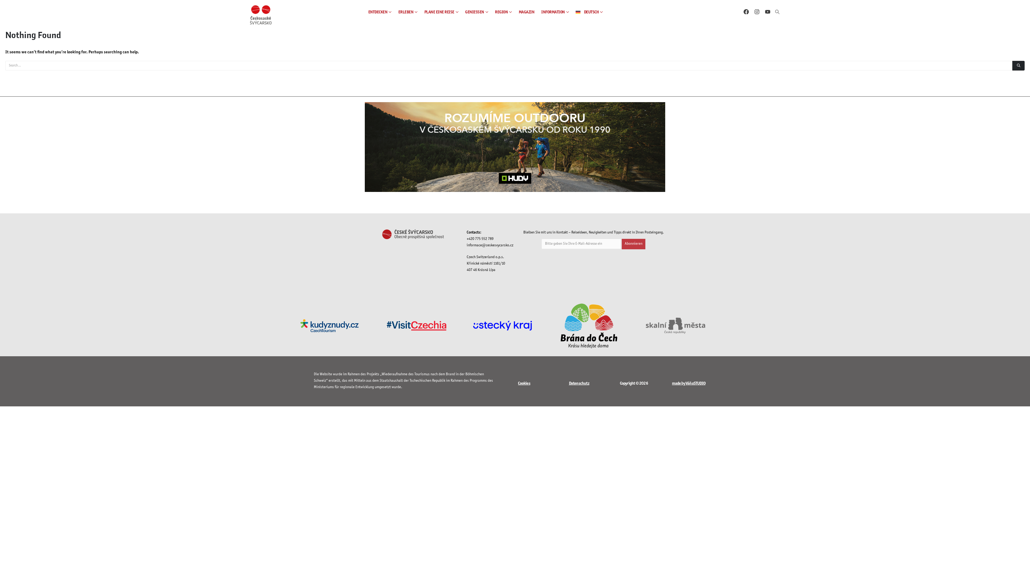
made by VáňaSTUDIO (688, 383)
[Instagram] (757, 12)
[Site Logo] (260, 14)
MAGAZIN (527, 12)
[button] (777, 12)
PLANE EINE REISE (439, 12)
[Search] (1018, 65)
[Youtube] (767, 12)
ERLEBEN (406, 12)
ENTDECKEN (378, 12)
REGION (501, 12)
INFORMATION (553, 12)
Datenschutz (579, 383)
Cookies (524, 383)
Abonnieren (633, 244)
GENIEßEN (474, 12)
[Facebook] (746, 12)
